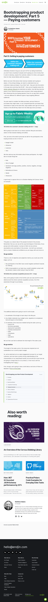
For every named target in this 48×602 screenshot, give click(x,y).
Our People (6, 560)
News (5, 567)
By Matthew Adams (14, 28)
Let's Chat (20, 576)
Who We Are (16, 2)
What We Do (22, 2)
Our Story (6, 562)
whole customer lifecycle (11, 89)
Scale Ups (34, 569)
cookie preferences (29, 595)
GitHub (19, 516)
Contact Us (41, 2)
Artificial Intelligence (22, 562)
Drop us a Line (21, 581)
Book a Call (20, 578)
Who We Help (28, 2)
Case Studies (34, 562)
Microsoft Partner (8, 565)
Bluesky (21, 516)
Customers (34, 560)
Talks (5, 578)
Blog (5, 576)
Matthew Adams (20, 502)
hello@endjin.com (15, 547)
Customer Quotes (35, 565)
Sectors (33, 567)
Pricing (19, 567)
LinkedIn (16, 516)
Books (5, 589)
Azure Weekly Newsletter (9, 581)
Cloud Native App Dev (23, 565)
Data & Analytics (21, 560)
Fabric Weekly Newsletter (9, 587)
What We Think (35, 2)
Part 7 (16, 362)
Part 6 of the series (15, 368)
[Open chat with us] (45, 599)
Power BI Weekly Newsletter (8, 584)
